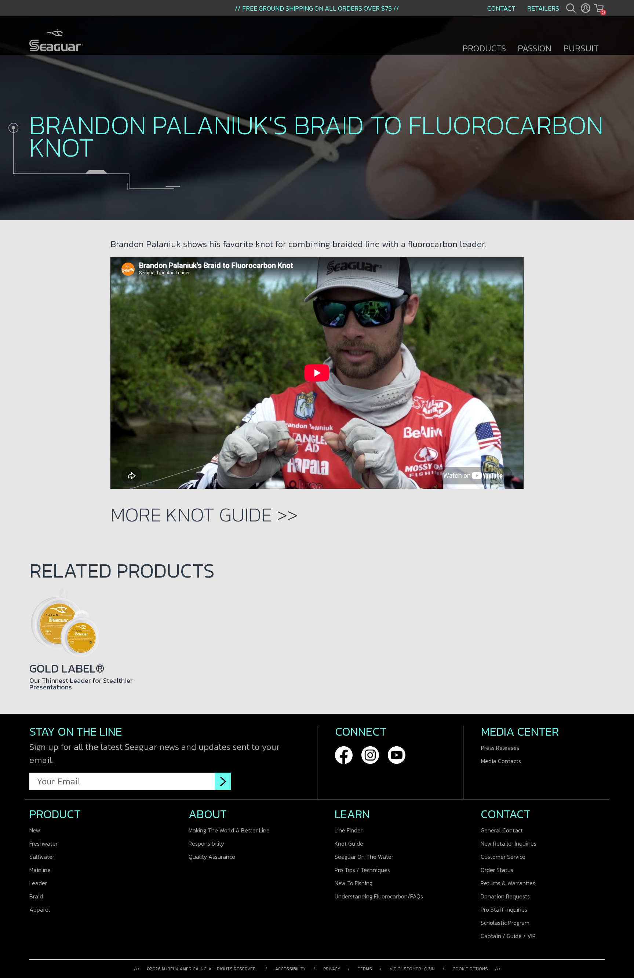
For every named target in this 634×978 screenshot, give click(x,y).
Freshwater (43, 843)
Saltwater (41, 856)
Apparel (39, 909)
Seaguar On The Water (364, 856)
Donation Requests (505, 896)
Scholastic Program (505, 922)
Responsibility (206, 843)
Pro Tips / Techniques (362, 869)
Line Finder (348, 830)
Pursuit (581, 48)
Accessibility (290, 969)
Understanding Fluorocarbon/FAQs (379, 896)
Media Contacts (501, 761)
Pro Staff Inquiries (504, 909)
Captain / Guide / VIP (508, 935)
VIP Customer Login (412, 969)
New (34, 830)
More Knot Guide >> (204, 514)
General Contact (502, 830)
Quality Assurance (212, 856)
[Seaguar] (56, 40)
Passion (534, 48)
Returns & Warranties (508, 883)
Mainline (40, 869)
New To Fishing (353, 883)
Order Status (497, 869)
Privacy (331, 969)
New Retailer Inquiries (508, 843)
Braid (36, 896)
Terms (365, 969)
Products (484, 48)
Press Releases (500, 747)
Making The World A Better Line (229, 830)
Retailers (543, 8)
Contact (501, 8)
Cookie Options (470, 969)
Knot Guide (349, 843)
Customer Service (503, 856)
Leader (38, 883)
